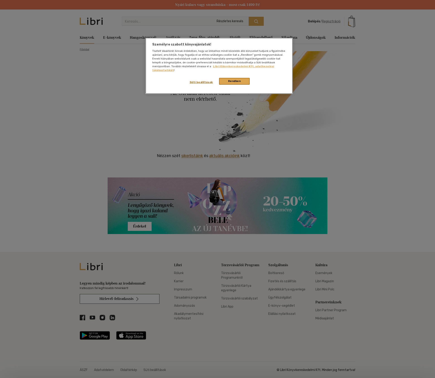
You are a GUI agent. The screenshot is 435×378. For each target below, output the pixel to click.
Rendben (234, 81)
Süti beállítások (201, 82)
